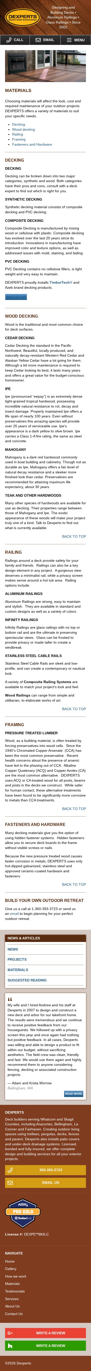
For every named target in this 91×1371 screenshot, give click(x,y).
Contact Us (14, 1314)
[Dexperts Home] (22, 17)
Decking (18, 124)
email (14, 914)
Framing (19, 139)
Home (10, 1261)
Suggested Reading (27, 980)
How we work (15, 1276)
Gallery (10, 1269)
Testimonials (15, 1291)
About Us (12, 1306)
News (13, 949)
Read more (73, 1093)
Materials (18, 970)
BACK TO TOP (16, 296)
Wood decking (23, 129)
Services (12, 1299)
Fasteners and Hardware (32, 144)
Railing (17, 134)
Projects (17, 959)
